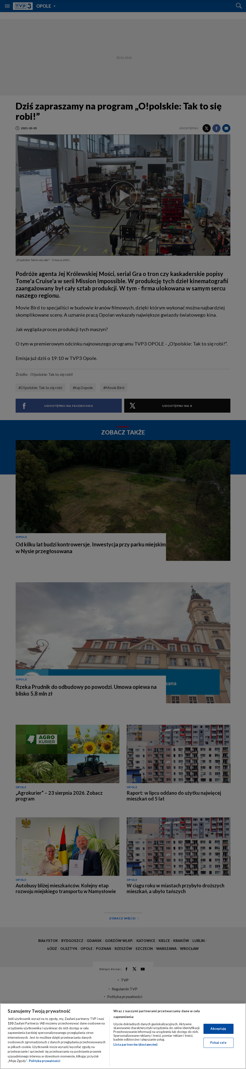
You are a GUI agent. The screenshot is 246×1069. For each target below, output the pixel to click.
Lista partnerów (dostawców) (135, 1044)
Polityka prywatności (44, 1061)
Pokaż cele (218, 1042)
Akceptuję (218, 1029)
